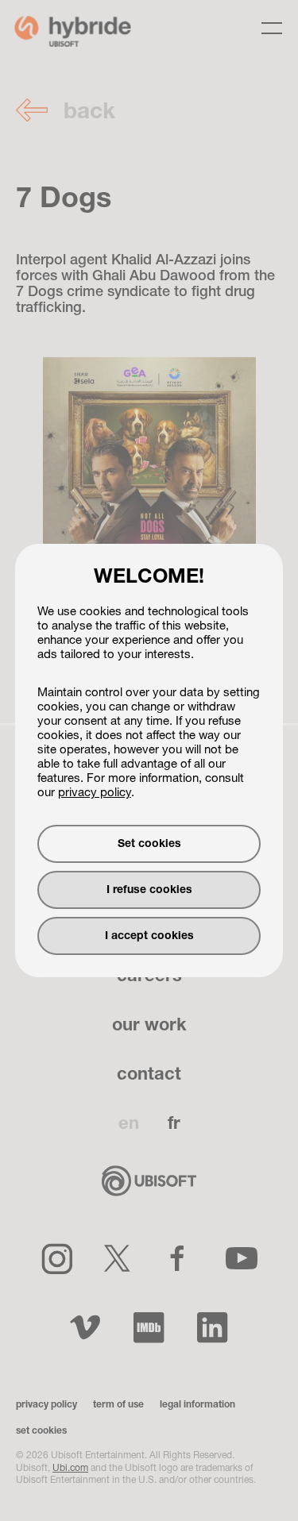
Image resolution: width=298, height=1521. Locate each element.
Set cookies (149, 844)
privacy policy (94, 793)
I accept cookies (149, 936)
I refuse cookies (149, 890)
